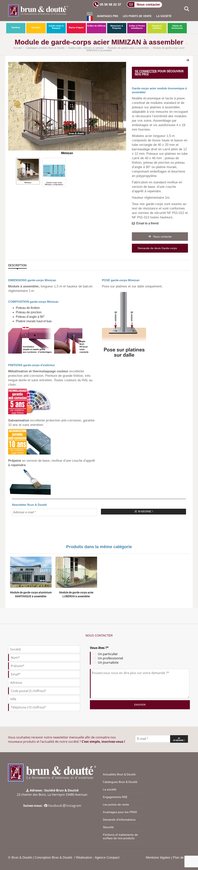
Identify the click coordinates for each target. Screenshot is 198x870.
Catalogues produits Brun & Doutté (45, 47)
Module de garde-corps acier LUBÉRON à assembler (76, 594)
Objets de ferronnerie (177, 27)
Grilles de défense (96, 26)
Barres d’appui (76, 27)
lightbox (67, 103)
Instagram (73, 805)
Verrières (15, 27)
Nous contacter (162, 236)
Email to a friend (147, 223)
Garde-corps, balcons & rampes (86, 47)
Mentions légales (158, 857)
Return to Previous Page (187, 44)
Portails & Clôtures (157, 27)
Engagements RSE (115, 797)
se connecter (146, 71)
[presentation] (11, 109)
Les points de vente (137, 16)
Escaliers (35, 27)
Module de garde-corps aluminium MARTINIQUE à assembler (31, 594)
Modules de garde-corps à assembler (128, 47)
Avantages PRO (107, 16)
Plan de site (181, 857)
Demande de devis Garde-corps (158, 248)
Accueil (17, 47)
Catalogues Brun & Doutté (120, 782)
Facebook (55, 805)
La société (164, 16)
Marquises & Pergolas (116, 27)
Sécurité (108, 827)
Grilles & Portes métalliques (137, 27)
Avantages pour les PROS (120, 812)
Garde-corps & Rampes (56, 27)
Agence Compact (107, 857)
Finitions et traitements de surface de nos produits (120, 836)
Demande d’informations (119, 819)
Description (17, 265)
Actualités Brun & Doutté (119, 774)
